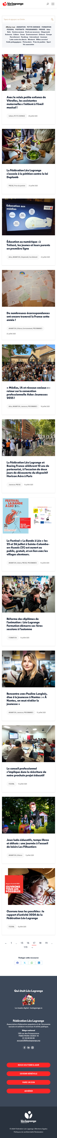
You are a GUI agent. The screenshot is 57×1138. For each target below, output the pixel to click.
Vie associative (28, 44)
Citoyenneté (45, 32)
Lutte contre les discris (18, 39)
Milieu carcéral (42, 39)
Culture (16, 34)
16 (28, 943)
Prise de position (39, 42)
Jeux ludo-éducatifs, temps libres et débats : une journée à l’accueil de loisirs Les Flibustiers (28, 843)
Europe (49, 34)
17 (34, 943)
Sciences (8, 34)
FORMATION (46, 27)
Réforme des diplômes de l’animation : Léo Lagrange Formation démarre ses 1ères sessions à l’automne (25, 624)
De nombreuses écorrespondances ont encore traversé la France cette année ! (28, 316)
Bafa (9, 32)
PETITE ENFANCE (33, 27)
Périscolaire (27, 42)
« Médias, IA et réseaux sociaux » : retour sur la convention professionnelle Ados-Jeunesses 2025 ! (28, 393)
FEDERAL (10, 29)
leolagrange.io (36, 1007)
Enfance (42, 34)
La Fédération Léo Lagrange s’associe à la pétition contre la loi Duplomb (27, 173)
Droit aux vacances (32, 32)
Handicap (24, 37)
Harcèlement (15, 37)
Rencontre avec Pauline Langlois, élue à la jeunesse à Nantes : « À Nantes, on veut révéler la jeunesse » (27, 699)
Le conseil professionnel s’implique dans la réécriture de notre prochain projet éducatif (26, 772)
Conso (22, 34)
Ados (48, 29)
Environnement (32, 34)
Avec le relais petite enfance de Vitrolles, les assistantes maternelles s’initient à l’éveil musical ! (26, 102)
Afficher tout (10, 27)
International (34, 37)
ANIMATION (21, 27)
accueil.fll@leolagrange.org (28, 1040)
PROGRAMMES (32, 29)
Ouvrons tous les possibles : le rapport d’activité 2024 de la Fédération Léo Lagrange (25, 914)
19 (46, 943)
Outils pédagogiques (13, 42)
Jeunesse (43, 37)
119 (25, 947)
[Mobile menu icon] (52, 3)
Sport (49, 42)
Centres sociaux (18, 32)
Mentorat (31, 39)
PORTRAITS (19, 29)
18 (40, 943)
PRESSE (42, 29)
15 (22, 943)
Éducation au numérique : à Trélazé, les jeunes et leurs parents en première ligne (28, 245)
